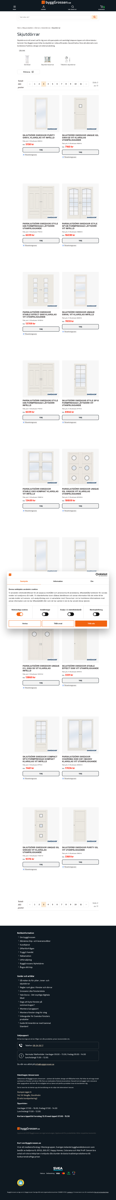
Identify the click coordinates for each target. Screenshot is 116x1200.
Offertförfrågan (27, 948)
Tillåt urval (58, 623)
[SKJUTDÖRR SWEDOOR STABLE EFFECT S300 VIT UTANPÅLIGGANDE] (92, 659)
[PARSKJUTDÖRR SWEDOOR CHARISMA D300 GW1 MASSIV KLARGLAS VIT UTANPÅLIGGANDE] (92, 750)
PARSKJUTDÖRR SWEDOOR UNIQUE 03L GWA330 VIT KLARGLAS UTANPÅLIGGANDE (80, 491)
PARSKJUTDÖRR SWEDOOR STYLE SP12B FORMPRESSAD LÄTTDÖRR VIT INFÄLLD (79, 226)
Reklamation (25, 956)
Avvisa (25, 623)
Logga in (70, 1192)
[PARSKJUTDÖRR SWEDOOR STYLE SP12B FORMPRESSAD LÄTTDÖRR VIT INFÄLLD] (92, 217)
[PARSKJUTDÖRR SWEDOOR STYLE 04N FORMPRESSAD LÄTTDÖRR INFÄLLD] (52, 394)
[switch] (45, 614)
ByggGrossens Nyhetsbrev (32, 963)
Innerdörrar (46, 28)
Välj (41, 150)
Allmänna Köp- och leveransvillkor (35, 941)
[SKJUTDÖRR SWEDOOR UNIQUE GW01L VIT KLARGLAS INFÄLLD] (52, 571)
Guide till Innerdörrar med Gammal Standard (35, 1024)
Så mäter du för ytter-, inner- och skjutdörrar (34, 982)
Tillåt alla (91, 623)
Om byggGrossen (27, 937)
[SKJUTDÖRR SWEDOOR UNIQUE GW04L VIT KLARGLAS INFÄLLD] (92, 306)
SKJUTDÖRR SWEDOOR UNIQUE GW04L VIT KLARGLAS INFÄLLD (78, 313)
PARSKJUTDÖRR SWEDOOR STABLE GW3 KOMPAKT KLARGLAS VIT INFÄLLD (40, 491)
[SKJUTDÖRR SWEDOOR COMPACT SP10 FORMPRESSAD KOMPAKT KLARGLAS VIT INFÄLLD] (52, 750)
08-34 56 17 (38, 1045)
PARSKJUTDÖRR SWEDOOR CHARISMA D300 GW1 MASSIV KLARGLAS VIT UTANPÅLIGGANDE (79, 759)
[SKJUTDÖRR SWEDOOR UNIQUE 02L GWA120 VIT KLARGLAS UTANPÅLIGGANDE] (92, 129)
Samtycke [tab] (24, 581)
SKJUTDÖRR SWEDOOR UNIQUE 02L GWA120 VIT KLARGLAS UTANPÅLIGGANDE (80, 137)
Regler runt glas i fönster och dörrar (36, 987)
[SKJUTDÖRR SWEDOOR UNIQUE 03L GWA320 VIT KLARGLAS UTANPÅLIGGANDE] (52, 841)
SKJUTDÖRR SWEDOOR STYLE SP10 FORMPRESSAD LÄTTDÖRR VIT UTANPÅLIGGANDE (80, 403)
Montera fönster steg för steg (33, 1012)
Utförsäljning (26, 959)
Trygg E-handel (26, 952)
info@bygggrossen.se (44, 1064)
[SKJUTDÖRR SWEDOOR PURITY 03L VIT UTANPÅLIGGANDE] (92, 841)
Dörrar (37, 28)
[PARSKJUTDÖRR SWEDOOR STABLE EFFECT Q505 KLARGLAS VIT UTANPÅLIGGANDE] (52, 306)
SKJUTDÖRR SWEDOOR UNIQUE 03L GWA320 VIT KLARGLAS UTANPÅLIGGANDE (41, 849)
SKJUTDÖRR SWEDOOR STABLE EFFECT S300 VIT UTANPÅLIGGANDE (80, 667)
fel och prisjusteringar (101, 1192)
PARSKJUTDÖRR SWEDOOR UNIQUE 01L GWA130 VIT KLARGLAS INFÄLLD (41, 668)
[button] (20, 1182)
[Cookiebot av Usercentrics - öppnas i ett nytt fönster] (97, 574)
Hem (19, 28)
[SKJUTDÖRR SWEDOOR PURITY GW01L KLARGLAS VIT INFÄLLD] (52, 129)
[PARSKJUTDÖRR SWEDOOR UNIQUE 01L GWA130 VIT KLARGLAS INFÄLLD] (52, 659)
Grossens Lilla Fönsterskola (32, 991)
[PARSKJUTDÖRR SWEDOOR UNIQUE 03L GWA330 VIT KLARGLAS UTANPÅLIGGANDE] (92, 482)
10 (75, 84)
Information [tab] (58, 581)
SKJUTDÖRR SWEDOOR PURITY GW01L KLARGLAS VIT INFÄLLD (39, 136)
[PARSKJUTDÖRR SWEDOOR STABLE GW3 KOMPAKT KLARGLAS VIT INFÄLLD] (52, 482)
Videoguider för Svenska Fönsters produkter (35, 1018)
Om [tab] (92, 581)
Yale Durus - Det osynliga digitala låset (35, 996)
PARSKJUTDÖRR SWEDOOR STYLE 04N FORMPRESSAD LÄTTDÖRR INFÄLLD (40, 403)
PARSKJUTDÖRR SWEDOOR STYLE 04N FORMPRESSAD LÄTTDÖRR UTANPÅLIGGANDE (40, 226)
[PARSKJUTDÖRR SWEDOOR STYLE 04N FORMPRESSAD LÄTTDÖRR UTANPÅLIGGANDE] (52, 217)
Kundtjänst (25, 944)
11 (81, 84)
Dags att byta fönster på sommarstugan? (31, 1003)
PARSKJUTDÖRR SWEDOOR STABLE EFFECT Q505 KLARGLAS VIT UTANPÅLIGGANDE (40, 314)
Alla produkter (27, 28)
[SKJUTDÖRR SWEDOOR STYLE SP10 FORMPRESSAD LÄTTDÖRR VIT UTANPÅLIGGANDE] (92, 394)
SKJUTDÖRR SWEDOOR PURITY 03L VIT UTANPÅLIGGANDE (80, 848)
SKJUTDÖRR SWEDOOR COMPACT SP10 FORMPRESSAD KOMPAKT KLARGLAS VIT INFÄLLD (40, 759)
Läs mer (22, 50)
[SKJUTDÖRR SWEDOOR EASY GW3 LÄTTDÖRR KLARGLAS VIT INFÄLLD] (92, 571)
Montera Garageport (29, 1008)
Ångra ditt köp (26, 967)
